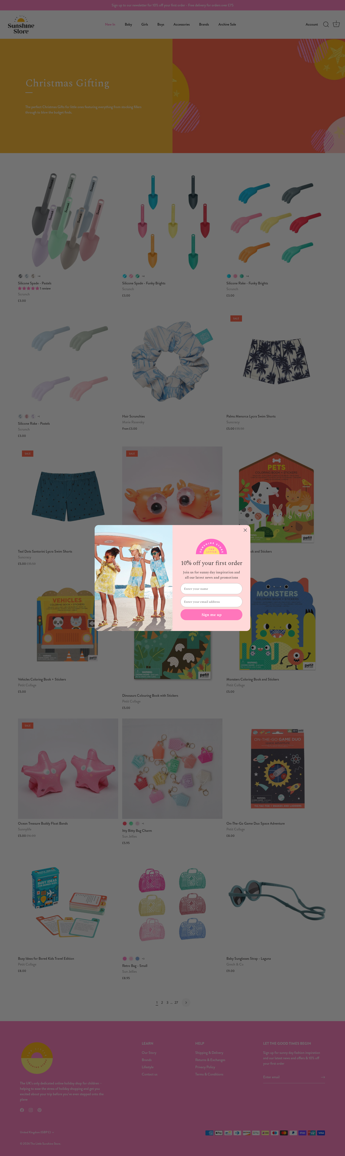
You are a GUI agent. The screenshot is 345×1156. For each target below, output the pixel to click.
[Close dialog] (245, 530)
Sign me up (211, 615)
